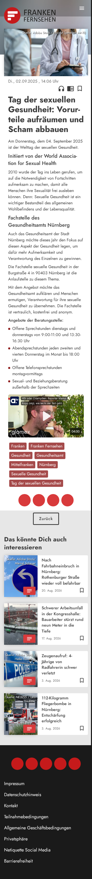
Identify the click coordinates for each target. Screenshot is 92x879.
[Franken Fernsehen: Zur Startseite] (30, 15)
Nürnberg (47, 465)
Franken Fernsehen (46, 446)
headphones (61, 88)
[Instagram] (32, 764)
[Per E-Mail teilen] (67, 500)
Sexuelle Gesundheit (28, 474)
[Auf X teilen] (39, 500)
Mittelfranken (22, 465)
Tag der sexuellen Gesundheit (36, 483)
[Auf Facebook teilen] (24, 500)
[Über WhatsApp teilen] (53, 500)
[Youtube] (46, 764)
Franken (18, 446)
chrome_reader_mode (70, 88)
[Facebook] (17, 764)
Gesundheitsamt (50, 455)
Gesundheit (20, 455)
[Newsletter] (74, 764)
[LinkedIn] (60, 764)
